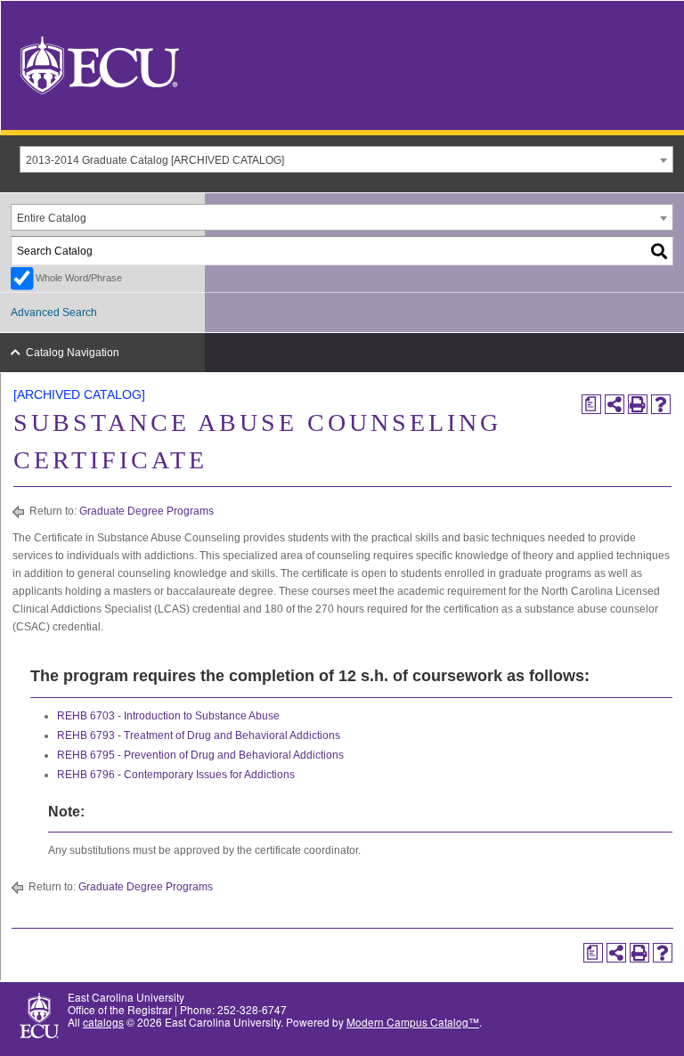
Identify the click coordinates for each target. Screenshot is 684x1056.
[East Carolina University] (99, 63)
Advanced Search (54, 312)
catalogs (103, 1021)
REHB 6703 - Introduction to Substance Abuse (168, 716)
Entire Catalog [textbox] (51, 218)
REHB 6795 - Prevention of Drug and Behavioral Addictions (200, 755)
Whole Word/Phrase (79, 277)
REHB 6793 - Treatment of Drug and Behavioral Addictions (198, 735)
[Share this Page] (614, 404)
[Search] (660, 250)
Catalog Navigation (72, 352)
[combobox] (346, 159)
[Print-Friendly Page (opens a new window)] (637, 404)
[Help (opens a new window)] (661, 404)
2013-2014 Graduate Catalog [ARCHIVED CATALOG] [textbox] (155, 160)
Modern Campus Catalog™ (412, 1021)
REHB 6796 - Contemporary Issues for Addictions (176, 774)
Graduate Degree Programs (146, 511)
